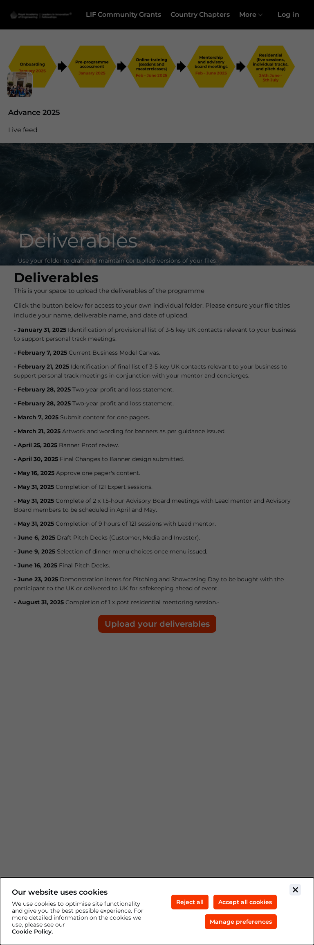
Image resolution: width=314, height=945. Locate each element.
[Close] (295, 890)
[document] (157, 911)
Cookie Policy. (32, 931)
